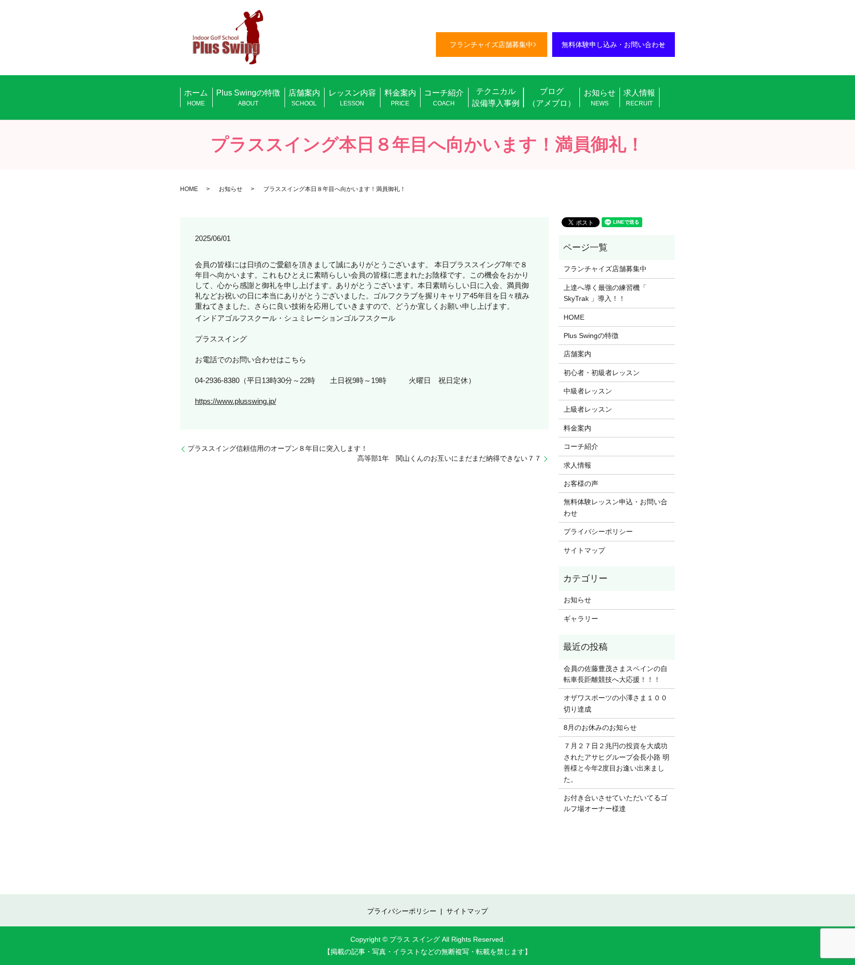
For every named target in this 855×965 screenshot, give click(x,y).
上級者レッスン (588, 409)
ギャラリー (581, 619)
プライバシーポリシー (598, 531)
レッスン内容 (352, 98)
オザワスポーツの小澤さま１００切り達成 (615, 703)
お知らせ (600, 98)
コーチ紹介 (444, 98)
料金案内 (400, 98)
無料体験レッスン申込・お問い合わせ (615, 507)
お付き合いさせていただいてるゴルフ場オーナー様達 (615, 803)
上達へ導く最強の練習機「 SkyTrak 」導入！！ (605, 293)
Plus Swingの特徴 (248, 98)
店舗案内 (304, 98)
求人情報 (639, 98)
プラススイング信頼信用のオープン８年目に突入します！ (278, 448)
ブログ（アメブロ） (551, 97)
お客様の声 (581, 483)
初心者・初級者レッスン (602, 373)
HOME (189, 189)
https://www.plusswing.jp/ (235, 401)
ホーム (196, 98)
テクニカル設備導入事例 (496, 97)
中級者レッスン (588, 391)
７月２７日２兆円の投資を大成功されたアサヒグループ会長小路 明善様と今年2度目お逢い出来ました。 (616, 762)
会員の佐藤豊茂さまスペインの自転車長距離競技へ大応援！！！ (615, 674)
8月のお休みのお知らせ (600, 727)
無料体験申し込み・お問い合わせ (613, 44)
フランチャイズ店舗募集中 (491, 44)
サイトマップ (584, 550)
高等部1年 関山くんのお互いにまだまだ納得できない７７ (449, 458)
